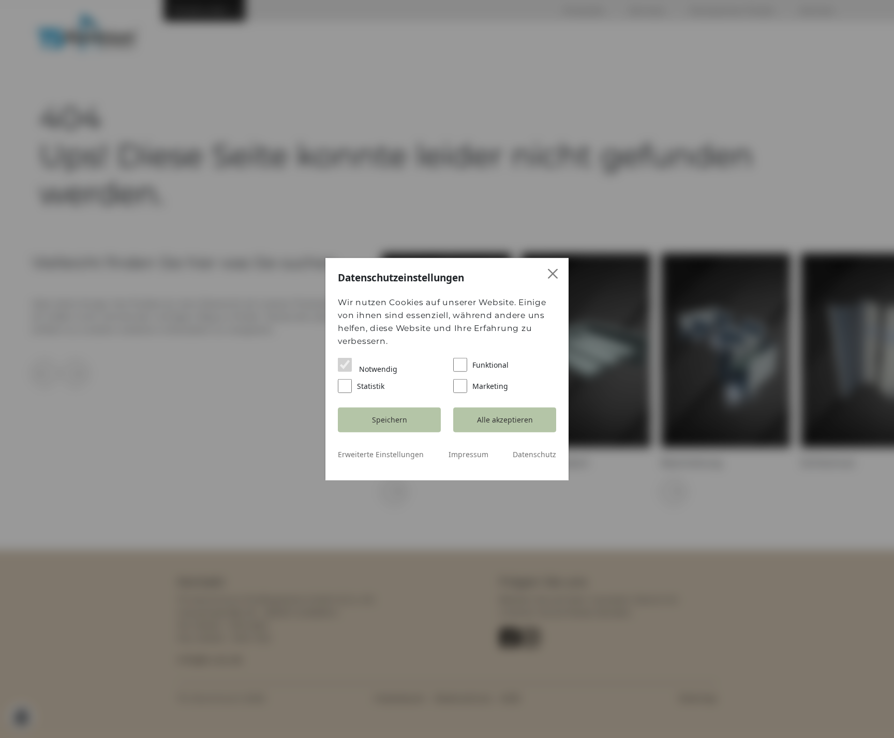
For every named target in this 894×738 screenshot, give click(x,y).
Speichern (389, 420)
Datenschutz (534, 454)
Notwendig (377, 368)
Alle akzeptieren (505, 420)
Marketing (490, 385)
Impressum (468, 454)
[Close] (553, 273)
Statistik (370, 385)
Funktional (490, 364)
